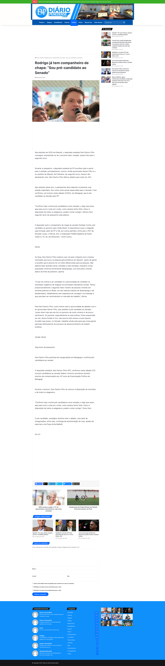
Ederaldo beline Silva (46, 651)
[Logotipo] (82, 12)
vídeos (69, 653)
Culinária (70, 642)
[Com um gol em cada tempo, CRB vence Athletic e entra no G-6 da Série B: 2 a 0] (128, 623)
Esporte (67, 22)
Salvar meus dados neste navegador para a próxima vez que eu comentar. (54, 583)
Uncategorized (72, 651)
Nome (34, 569)
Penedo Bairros (72, 648)
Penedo (41, 22)
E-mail (34, 576)
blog (69, 645)
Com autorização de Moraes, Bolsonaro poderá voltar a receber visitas (89, 534)
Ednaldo (42, 635)
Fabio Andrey (98, 22)
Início (37, 57)
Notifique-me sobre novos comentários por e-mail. (48, 587)
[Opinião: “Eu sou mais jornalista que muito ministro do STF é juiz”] (117, 623)
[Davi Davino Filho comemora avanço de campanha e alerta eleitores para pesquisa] (106, 71)
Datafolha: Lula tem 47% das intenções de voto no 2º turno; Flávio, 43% (64, 534)
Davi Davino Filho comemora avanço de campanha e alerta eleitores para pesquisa (120, 70)
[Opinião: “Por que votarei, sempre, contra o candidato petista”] (43, 525)
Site (68, 576)
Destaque (70, 612)
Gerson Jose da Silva (46, 612)
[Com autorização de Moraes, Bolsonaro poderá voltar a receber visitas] (89, 525)
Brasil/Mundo (58, 22)
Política (74, 22)
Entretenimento (72, 634)
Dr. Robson (71, 637)
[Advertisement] (65, 40)
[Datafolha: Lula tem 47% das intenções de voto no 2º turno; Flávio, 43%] (66, 525)
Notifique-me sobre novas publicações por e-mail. (47, 590)
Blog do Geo (88, 22)
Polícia (80, 22)
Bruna (41, 628)
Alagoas (49, 22)
